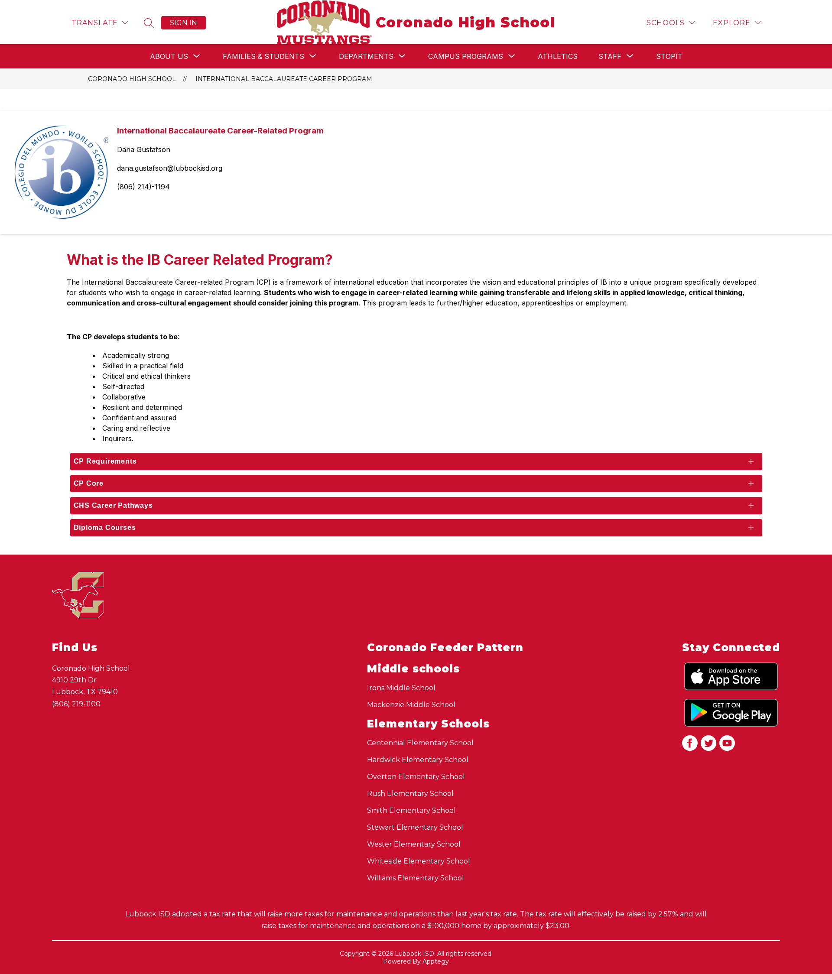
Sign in (183, 23)
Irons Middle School (401, 688)
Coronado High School (132, 79)
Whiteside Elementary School (418, 861)
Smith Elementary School (411, 810)
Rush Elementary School (410, 793)
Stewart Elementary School (415, 827)
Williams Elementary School (415, 878)
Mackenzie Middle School (411, 705)
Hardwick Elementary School (417, 760)
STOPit (669, 56)
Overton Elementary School (416, 777)
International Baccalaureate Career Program (283, 79)
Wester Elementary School (414, 844)
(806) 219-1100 (76, 704)
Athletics (558, 56)
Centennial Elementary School (420, 743)
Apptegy (435, 961)
